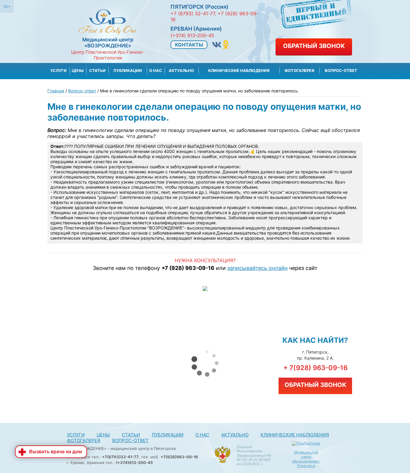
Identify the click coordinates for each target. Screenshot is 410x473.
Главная (55, 90)
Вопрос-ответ (82, 90)
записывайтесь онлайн (257, 268)
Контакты (189, 45)
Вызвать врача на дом (55, 451)
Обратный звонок (314, 45)
